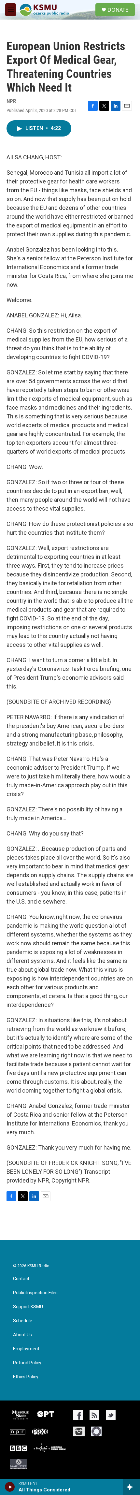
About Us (22, 1334)
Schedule (22, 1320)
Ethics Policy (25, 1376)
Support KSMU (28, 1306)
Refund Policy (27, 1362)
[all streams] (131, 1487)
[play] (10, 1487)
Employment (26, 1348)
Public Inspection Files (35, 1292)
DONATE (117, 10)
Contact (21, 1278)
